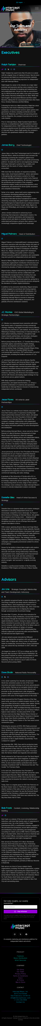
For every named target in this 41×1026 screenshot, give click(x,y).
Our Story (20, 970)
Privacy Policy (20, 974)
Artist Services (20, 960)
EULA (20, 978)
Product (20, 952)
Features (20, 956)
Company (21, 965)
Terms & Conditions (20, 976)
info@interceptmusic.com (20, 998)
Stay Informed (22, 911)
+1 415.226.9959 (20, 1000)
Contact (20, 987)
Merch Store (20, 982)
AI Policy (20, 980)
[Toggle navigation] (36, 8)
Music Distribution (20, 958)
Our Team (20, 972)
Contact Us (20, 1002)
